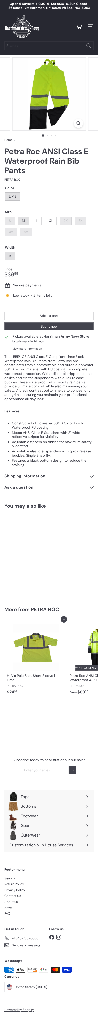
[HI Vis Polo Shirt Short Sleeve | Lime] (36, 658)
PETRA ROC (45, 609)
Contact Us (12, 896)
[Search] (89, 45)
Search (9, 878)
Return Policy (14, 884)
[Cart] (79, 26)
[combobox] (49, 45)
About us (11, 902)
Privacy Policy (14, 890)
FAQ (7, 913)
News (8, 908)
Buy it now (49, 326)
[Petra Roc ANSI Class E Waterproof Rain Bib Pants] (36, 554)
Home (8, 140)
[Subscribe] (72, 770)
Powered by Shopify (19, 1010)
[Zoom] (78, 123)
